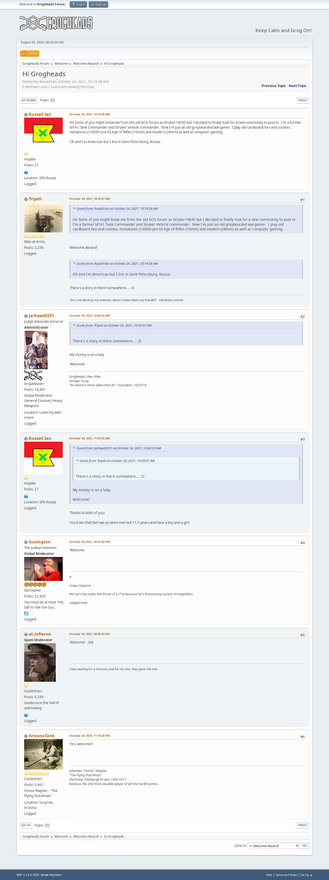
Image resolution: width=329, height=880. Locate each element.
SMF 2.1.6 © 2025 (27, 874)
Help (269, 875)
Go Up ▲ (306, 875)
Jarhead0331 (41, 315)
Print (302, 100)
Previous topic (274, 85)
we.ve (104, 522)
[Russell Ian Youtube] (26, 171)
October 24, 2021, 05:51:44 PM (89, 542)
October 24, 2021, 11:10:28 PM (89, 735)
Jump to (240, 845)
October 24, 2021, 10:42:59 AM (89, 315)
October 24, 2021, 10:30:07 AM (89, 199)
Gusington (40, 542)
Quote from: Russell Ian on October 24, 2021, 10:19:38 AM (117, 208)
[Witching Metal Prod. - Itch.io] (26, 714)
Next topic (298, 85)
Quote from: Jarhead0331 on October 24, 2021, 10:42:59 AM (119, 448)
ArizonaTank (42, 736)
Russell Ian (40, 114)
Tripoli (35, 199)
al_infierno (40, 634)
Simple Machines (51, 874)
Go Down (28, 100)
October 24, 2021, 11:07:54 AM (89, 438)
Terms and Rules (286, 875)
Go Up (25, 825)
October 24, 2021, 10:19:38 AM (89, 114)
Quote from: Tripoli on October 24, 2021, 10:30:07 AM (114, 325)
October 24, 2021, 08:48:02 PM (89, 634)
